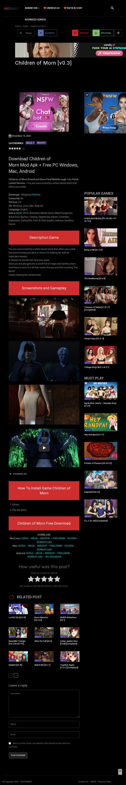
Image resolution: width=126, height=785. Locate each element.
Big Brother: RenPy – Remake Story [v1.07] (100, 404)
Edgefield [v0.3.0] (92, 492)
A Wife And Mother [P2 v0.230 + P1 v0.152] (100, 220)
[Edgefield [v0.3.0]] (100, 480)
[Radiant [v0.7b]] (18, 656)
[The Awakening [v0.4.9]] (100, 266)
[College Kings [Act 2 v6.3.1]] (100, 355)
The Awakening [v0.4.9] (94, 278)
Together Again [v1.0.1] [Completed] (69, 666)
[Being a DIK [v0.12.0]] (100, 237)
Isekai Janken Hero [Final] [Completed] (69, 642)
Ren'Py (41, 142)
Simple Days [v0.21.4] (94, 338)
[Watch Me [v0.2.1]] (44, 656)
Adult (25, 26)
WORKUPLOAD (44, 542)
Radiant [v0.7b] (15, 665)
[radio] (31, 579)
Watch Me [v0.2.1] (42, 665)
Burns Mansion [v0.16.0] (41, 619)
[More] (118, 33)
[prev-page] (11, 675)
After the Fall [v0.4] (43, 641)
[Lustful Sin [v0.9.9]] (18, 609)
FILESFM (72, 538)
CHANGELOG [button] (20, 473)
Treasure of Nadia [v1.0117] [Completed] (97, 308)
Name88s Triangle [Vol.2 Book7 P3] (17, 642)
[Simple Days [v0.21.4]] (100, 326)
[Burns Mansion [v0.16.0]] (44, 609)
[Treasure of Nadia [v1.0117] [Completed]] (100, 295)
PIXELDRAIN (59, 538)
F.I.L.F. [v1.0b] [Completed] (96, 520)
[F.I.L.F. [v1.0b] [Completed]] (100, 508)
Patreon (36, 194)
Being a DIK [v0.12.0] (93, 249)
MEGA (34, 538)
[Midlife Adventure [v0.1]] (69, 609)
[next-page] (16, 675)
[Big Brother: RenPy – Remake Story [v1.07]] (100, 391)
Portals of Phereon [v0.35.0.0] (98, 463)
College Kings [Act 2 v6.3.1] (96, 367)
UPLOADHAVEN (53, 557)
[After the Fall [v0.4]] (44, 632)
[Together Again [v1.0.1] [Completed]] (69, 656)
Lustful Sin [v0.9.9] (17, 617)
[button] (112, 8)
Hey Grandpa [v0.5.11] (94, 434)
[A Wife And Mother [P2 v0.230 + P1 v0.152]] (100, 206)
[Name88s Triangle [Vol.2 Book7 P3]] (18, 632)
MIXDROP (45, 538)
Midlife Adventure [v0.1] (68, 619)
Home (18, 26)
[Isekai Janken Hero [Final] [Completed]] (69, 632)
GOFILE (25, 538)
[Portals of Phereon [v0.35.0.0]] (100, 451)
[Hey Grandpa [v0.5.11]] (100, 422)
